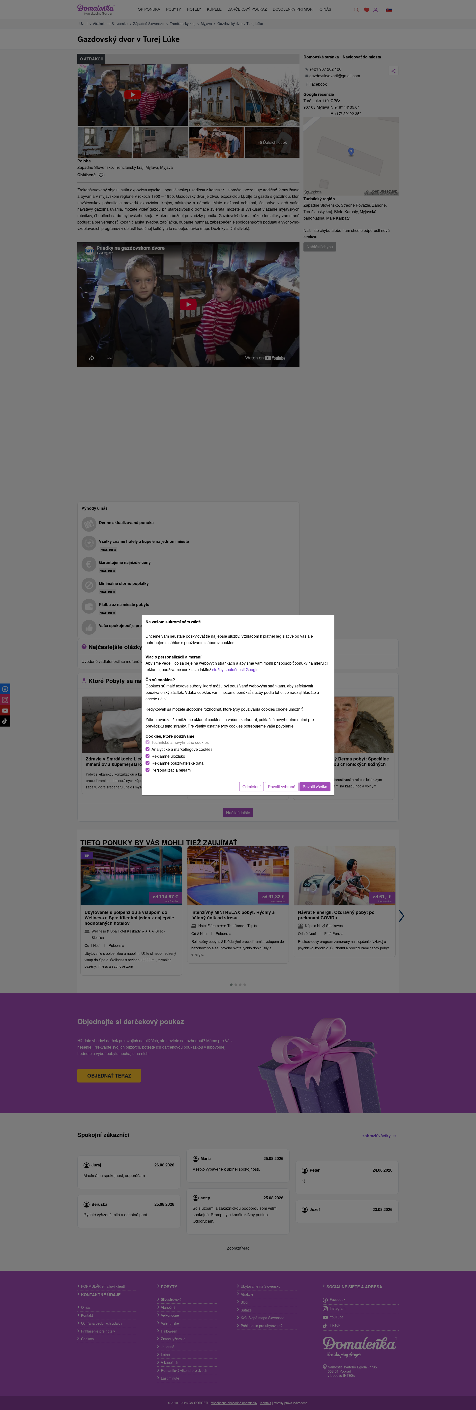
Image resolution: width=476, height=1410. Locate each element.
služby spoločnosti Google (235, 669)
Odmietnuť (251, 786)
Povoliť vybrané (281, 786)
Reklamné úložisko (168, 756)
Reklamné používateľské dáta (177, 763)
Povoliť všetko (315, 786)
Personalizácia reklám (171, 770)
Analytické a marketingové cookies (181, 749)
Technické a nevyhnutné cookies (180, 742)
